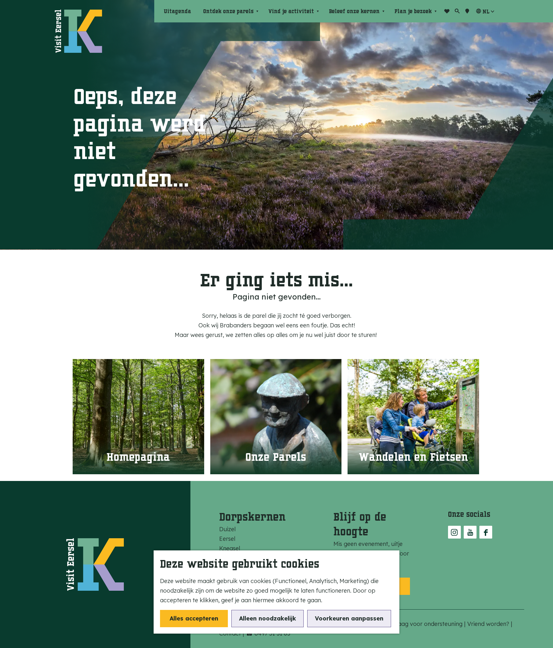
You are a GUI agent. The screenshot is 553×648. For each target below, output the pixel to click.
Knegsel (229, 548)
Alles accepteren (194, 618)
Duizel (227, 529)
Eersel (227, 538)
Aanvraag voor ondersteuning (423, 624)
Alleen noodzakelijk (267, 618)
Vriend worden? (489, 624)
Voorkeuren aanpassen (349, 618)
